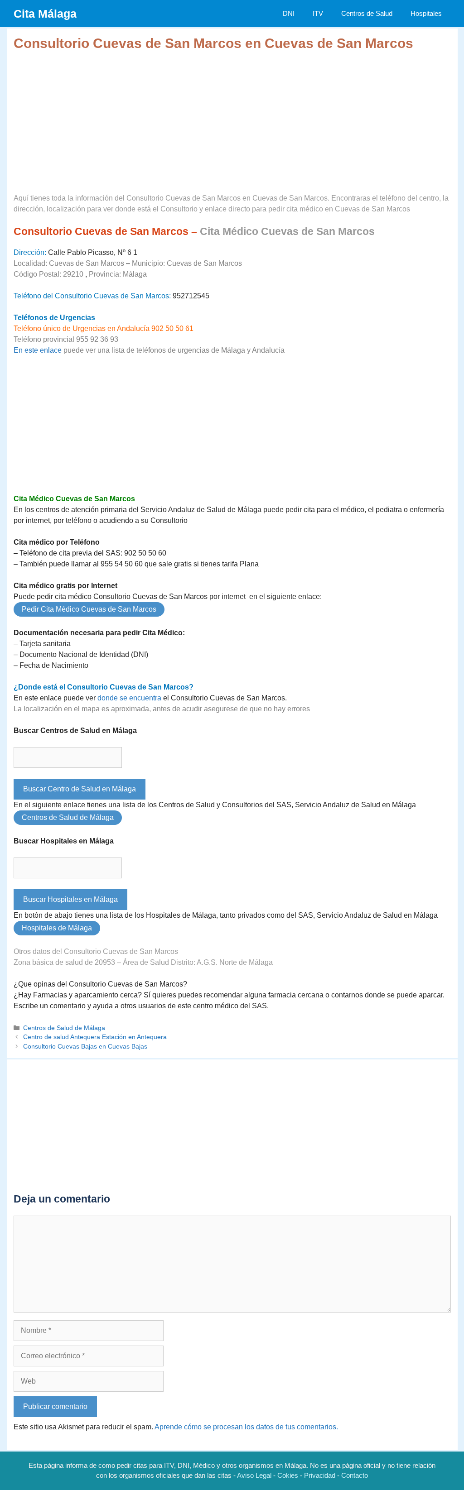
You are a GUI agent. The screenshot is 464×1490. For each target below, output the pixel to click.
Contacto (354, 1475)
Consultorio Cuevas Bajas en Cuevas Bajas (85, 1046)
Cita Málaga (45, 13)
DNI (289, 13)
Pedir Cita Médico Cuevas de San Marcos (89, 609)
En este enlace (38, 350)
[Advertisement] (232, 115)
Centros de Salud (366, 13)
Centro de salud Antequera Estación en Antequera (95, 1037)
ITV (318, 13)
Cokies (287, 1475)
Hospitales (426, 13)
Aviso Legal (254, 1475)
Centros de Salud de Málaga (68, 817)
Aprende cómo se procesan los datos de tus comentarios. (246, 1427)
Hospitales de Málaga (57, 928)
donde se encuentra (129, 698)
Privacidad (319, 1475)
